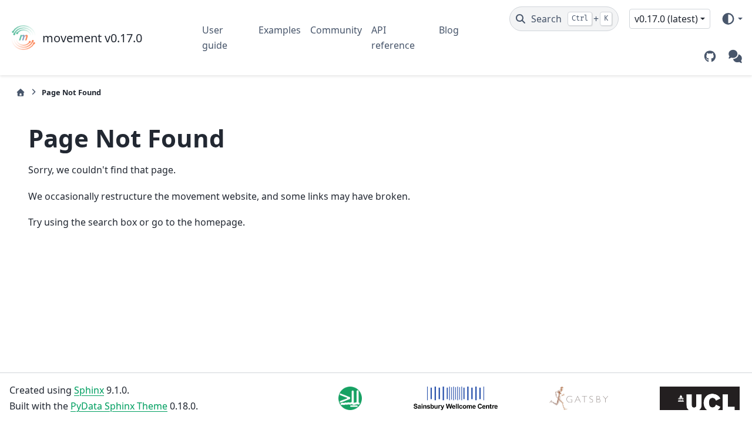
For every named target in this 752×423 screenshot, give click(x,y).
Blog (449, 30)
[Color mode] (732, 19)
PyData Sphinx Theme (118, 406)
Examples (279, 30)
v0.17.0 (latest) (666, 18)
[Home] (20, 92)
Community (336, 30)
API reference (393, 38)
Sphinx (89, 390)
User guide (214, 38)
